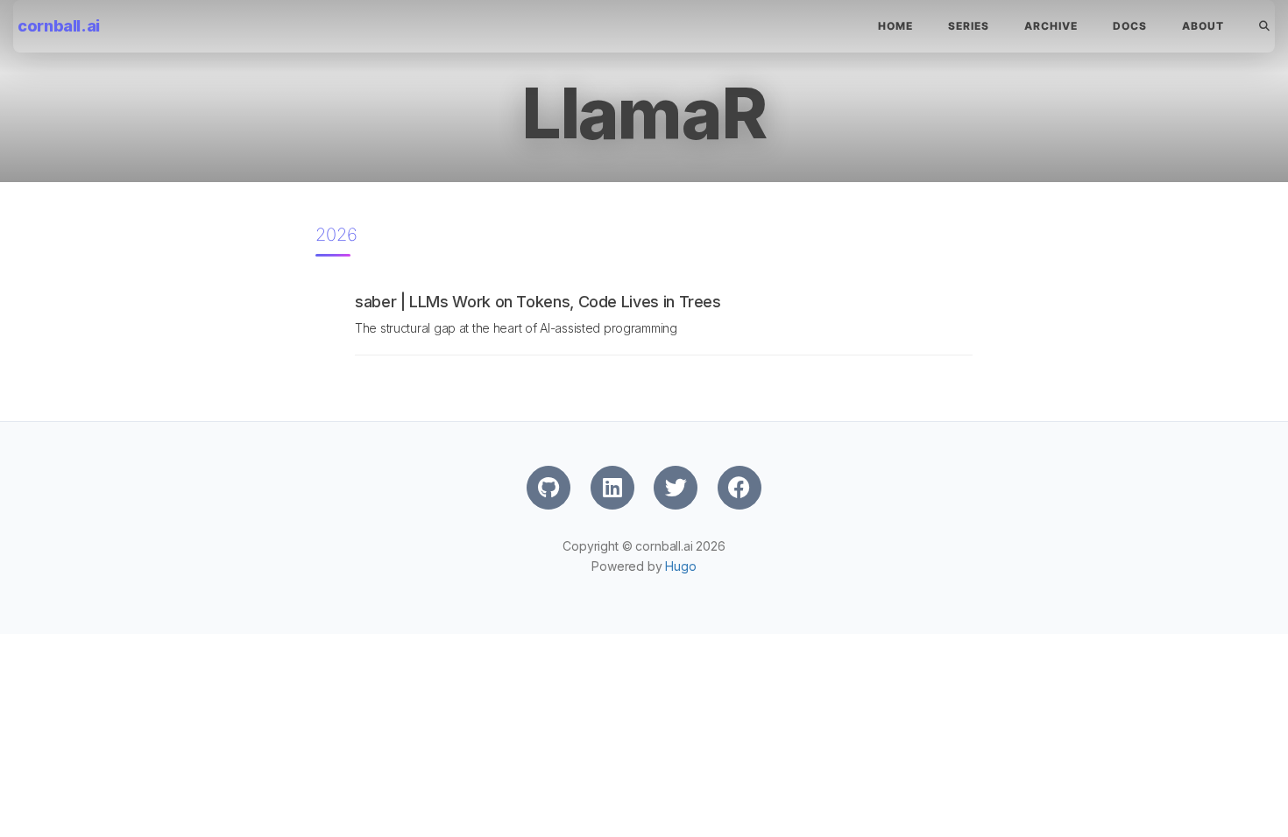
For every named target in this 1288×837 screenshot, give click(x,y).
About (1203, 25)
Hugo (680, 566)
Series (968, 25)
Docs (1130, 25)
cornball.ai (59, 26)
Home (895, 25)
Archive (1051, 25)
